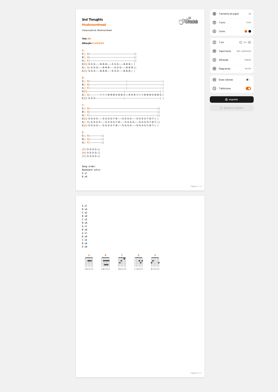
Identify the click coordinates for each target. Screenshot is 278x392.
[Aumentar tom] (249, 42)
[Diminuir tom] (240, 42)
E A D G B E (98, 43)
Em (89, 38)
